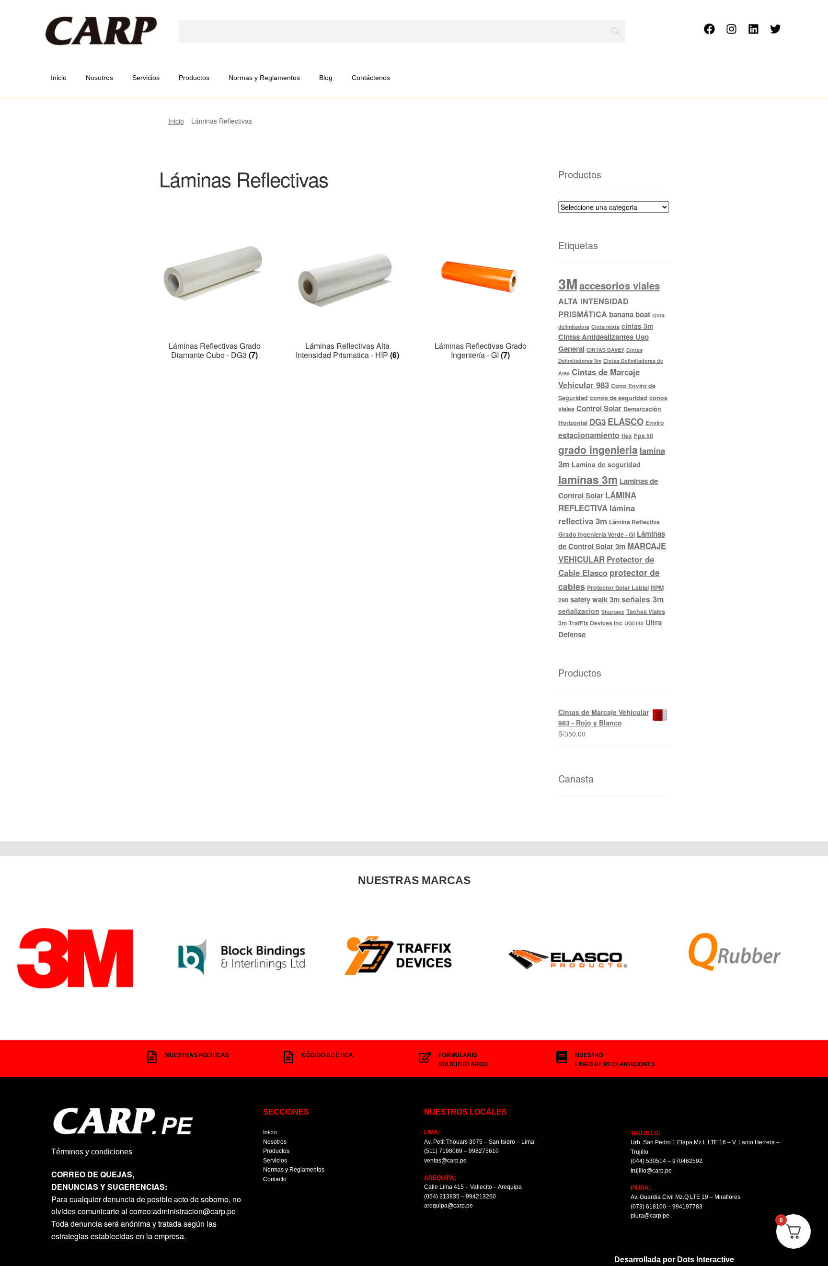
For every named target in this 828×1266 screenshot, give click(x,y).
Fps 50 (643, 435)
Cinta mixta (605, 326)
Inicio (59, 77)
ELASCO (626, 421)
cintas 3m (637, 326)
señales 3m (642, 599)
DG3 (597, 421)
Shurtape (612, 611)
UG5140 (634, 623)
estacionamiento (589, 434)
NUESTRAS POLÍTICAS (197, 1055)
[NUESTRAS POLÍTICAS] (152, 1057)
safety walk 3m (595, 599)
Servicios (146, 77)
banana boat (629, 314)
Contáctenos (371, 77)
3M (567, 284)
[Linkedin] (754, 29)
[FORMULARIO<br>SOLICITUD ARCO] (425, 1057)
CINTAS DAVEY (605, 349)
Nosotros (99, 77)
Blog (326, 77)
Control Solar (598, 408)
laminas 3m (588, 479)
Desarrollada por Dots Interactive (674, 1259)
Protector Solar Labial (618, 587)
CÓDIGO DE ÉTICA (327, 1055)
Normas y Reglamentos (264, 77)
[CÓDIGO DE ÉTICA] (288, 1057)
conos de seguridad (618, 397)
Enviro (654, 422)
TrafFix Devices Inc (595, 623)
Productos (194, 77)
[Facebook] (710, 29)
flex (626, 435)
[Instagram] (732, 29)
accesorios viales (619, 285)
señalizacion (578, 611)
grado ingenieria (598, 449)
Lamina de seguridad (606, 464)
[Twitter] (776, 29)
